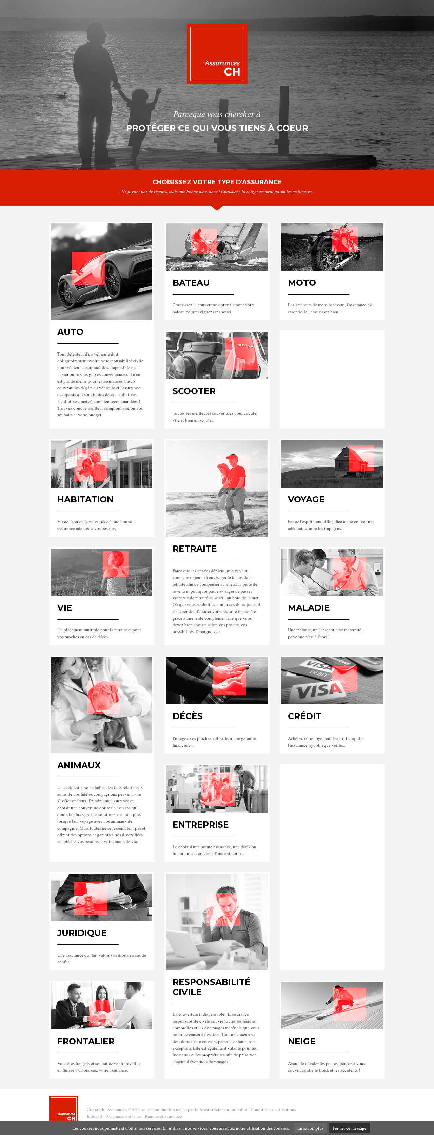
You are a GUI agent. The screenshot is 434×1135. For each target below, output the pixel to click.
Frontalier (86, 1041)
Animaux (79, 765)
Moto (302, 283)
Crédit (304, 716)
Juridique (82, 933)
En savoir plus (310, 1128)
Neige (302, 1041)
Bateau (191, 283)
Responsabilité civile (212, 987)
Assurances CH (120, 1109)
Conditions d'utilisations (273, 1109)
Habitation (85, 499)
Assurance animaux (123, 1116)
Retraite (195, 548)
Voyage (306, 499)
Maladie (309, 608)
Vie (64, 608)
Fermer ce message (350, 1128)
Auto (70, 332)
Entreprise (201, 824)
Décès (188, 716)
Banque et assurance (163, 1116)
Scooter (194, 391)
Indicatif (94, 1116)
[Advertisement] (332, 374)
